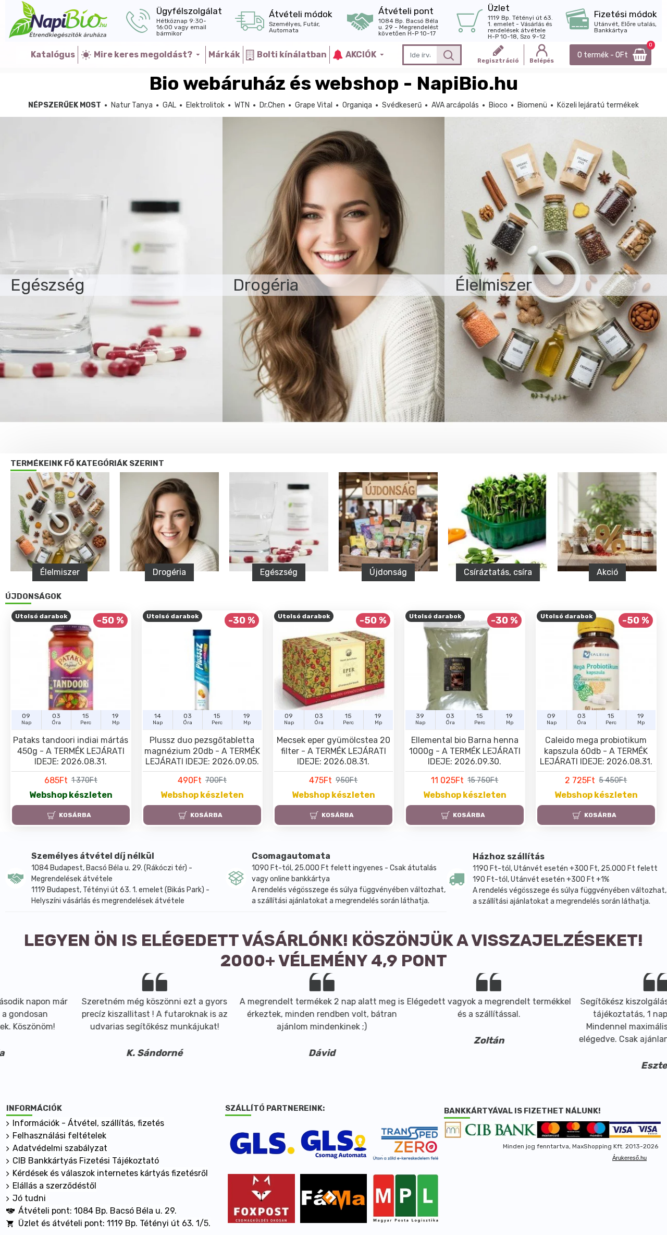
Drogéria (607, 572)
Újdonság (169, 572)
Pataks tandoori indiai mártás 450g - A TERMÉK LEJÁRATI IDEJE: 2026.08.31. (70, 751)
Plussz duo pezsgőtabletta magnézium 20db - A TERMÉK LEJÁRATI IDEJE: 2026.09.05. (202, 751)
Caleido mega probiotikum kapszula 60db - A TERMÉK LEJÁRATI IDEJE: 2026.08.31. (596, 751)
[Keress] (448, 55)
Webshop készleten (71, 795)
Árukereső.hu (629, 1158)
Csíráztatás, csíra (278, 572)
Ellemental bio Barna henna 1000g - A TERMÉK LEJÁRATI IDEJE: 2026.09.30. (465, 751)
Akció (388, 572)
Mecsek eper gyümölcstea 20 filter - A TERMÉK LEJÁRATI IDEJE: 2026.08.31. (333, 751)
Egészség (60, 572)
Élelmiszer (497, 572)
